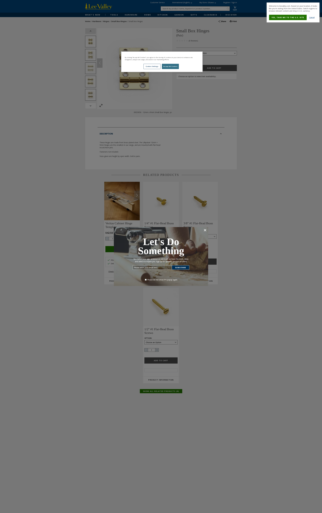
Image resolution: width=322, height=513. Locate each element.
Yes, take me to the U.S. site (288, 17)
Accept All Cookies (170, 66)
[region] (162, 61)
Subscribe (180, 267)
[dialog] (293, 12)
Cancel (312, 17)
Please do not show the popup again (162, 280)
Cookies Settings (152, 66)
